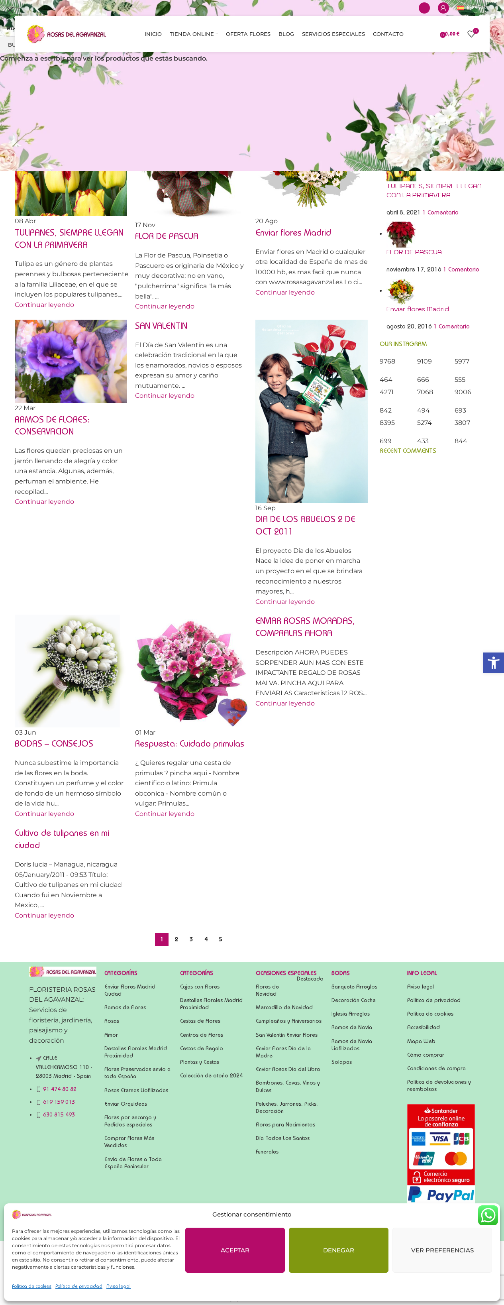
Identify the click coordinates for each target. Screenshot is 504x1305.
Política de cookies (31, 1286)
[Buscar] (424, 8)
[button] (493, 662)
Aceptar (235, 1250)
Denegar (338, 1250)
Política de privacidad (78, 1286)
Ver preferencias (442, 1250)
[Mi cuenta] (443, 8)
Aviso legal (118, 1286)
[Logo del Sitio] (66, 33)
